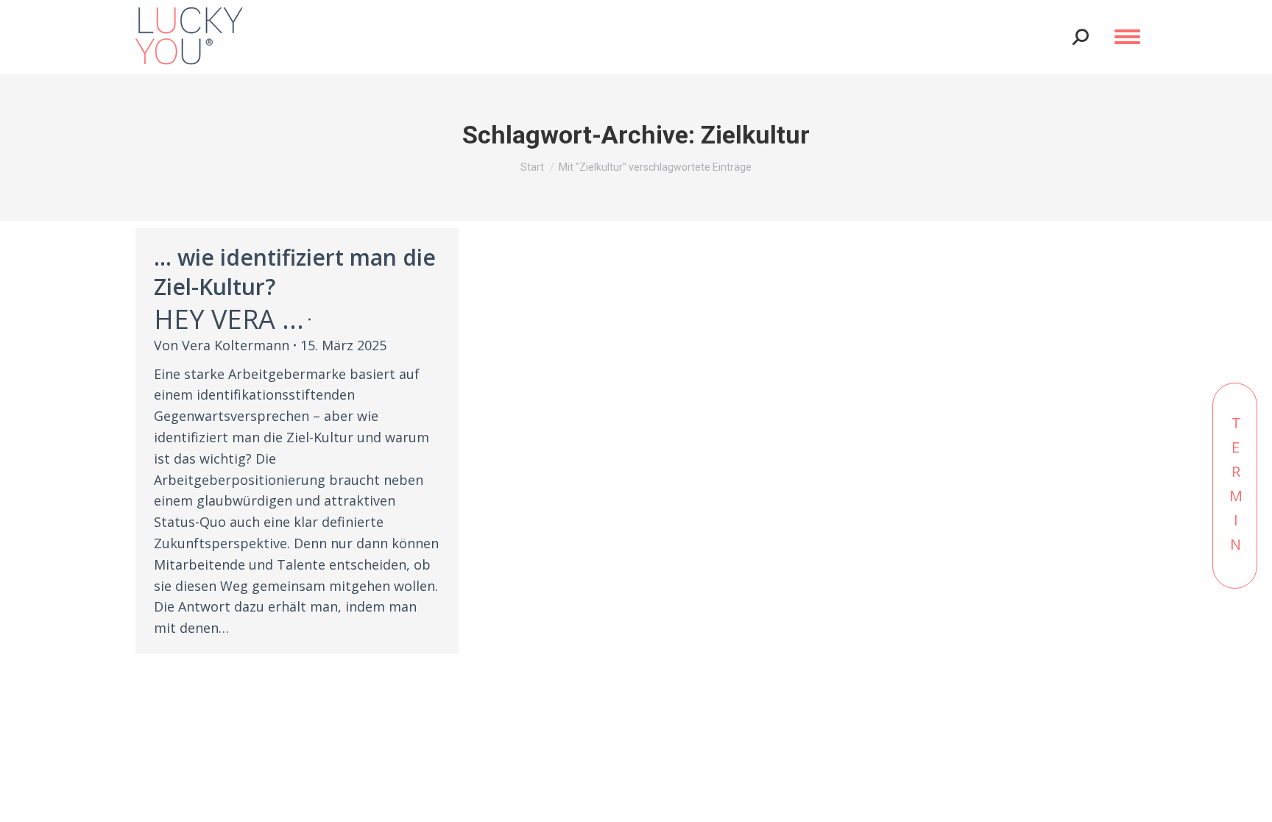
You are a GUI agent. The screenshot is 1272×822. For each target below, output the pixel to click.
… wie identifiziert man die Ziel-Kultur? (295, 272)
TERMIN (1236, 486)
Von (221, 345)
